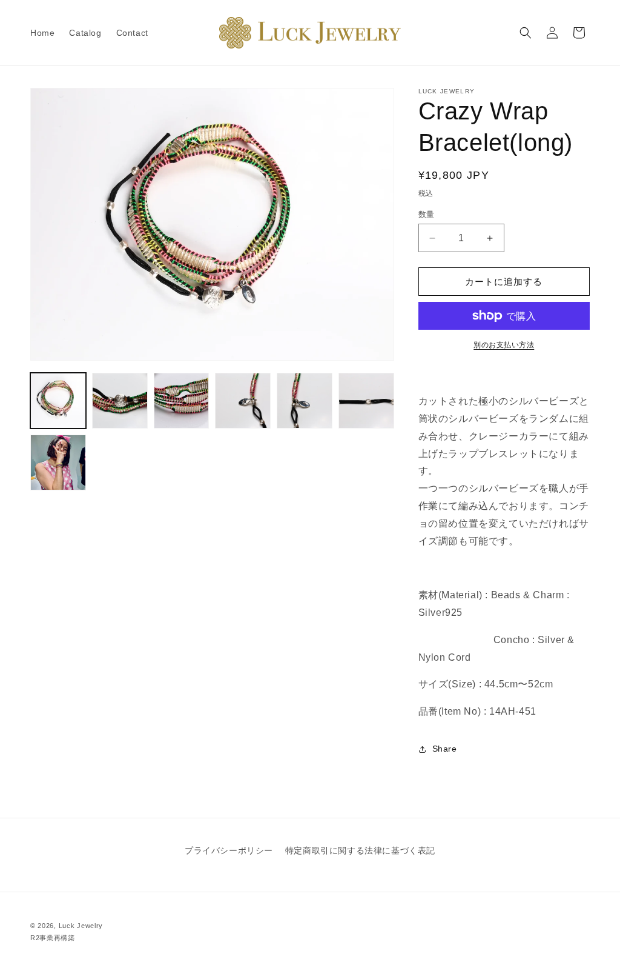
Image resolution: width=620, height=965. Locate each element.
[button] (525, 32)
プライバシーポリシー (229, 850)
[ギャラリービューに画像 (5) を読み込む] (304, 401)
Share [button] (444, 748)
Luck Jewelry (81, 925)
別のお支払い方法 (503, 345)
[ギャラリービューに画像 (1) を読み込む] (58, 401)
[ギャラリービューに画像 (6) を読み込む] (366, 401)
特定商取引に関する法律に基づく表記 (360, 850)
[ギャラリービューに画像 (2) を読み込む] (120, 401)
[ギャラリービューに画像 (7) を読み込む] (58, 462)
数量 (426, 214)
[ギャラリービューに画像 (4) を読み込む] (243, 401)
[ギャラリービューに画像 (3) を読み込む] (181, 401)
